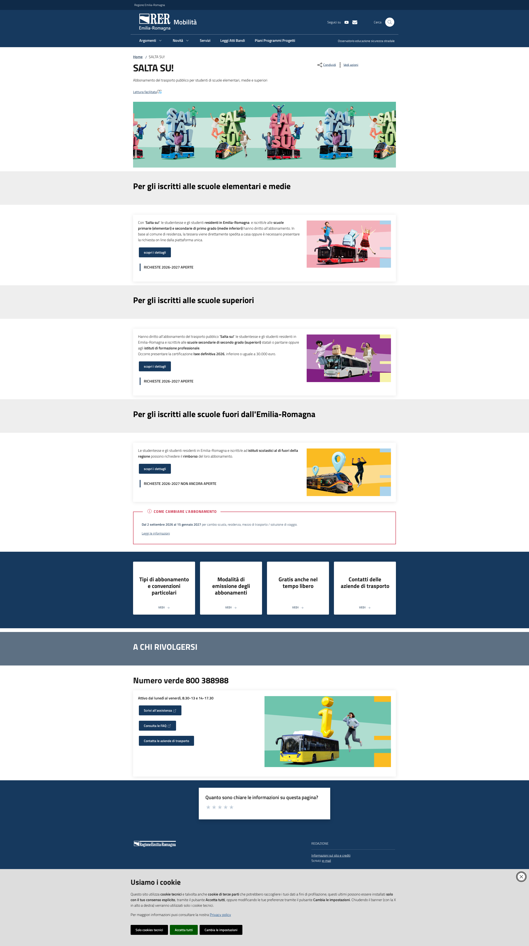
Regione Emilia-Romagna (149, 5)
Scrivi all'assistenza (158, 710)
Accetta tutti (184, 929)
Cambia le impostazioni (221, 929)
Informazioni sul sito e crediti (330, 855)
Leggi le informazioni (156, 533)
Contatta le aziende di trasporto (166, 740)
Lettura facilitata (145, 91)
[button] (390, 22)
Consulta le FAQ (155, 725)
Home (138, 57)
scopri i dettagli (155, 252)
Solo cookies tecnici (149, 929)
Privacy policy (220, 914)
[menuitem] (364, 41)
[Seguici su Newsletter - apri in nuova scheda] (353, 21)
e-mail (326, 860)
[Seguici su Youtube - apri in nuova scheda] (345, 21)
